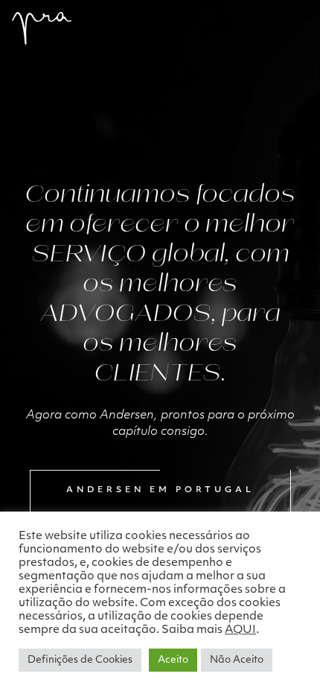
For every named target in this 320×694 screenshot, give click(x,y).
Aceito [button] (173, 660)
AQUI (240, 630)
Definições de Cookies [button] (80, 660)
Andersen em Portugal (160, 490)
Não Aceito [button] (236, 660)
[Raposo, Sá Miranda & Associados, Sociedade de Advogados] (41, 28)
